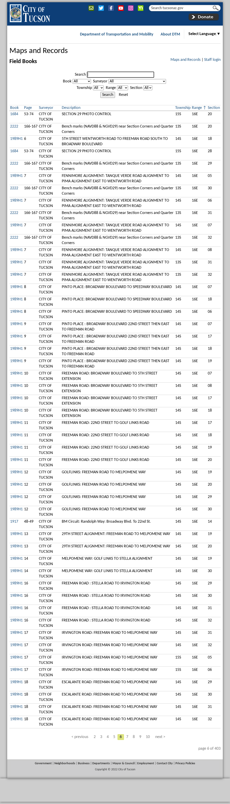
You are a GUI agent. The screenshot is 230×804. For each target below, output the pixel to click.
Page (28, 108)
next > (160, 737)
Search (80, 75)
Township (84, 88)
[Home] (29, 12)
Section (136, 88)
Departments (101, 763)
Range (111, 88)
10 (148, 737)
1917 (14, 522)
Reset (123, 95)
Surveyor (100, 81)
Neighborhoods (64, 763)
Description (71, 108)
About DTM (170, 34)
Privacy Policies (185, 763)
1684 (14, 114)
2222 (14, 126)
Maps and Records (38, 51)
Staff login (212, 60)
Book (67, 81)
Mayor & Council (124, 763)
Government (43, 763)
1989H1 (16, 139)
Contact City (165, 763)
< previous (79, 737)
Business (84, 763)
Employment (145, 763)
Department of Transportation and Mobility (116, 34)
